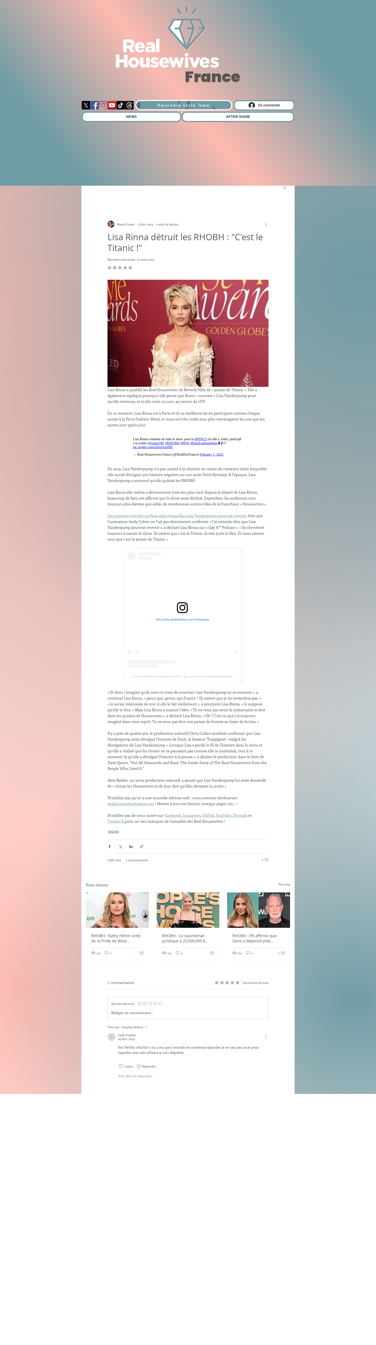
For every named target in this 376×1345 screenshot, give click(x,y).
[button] (285, 187)
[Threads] (129, 105)
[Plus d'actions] (266, 224)
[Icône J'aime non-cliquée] (121, 1066)
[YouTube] (112, 105)
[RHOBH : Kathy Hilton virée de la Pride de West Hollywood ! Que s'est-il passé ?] (117, 910)
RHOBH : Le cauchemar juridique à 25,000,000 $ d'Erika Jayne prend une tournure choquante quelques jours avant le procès (183, 938)
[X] (86, 105)
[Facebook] (94, 105)
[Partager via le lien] (141, 846)
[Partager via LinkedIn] (131, 846)
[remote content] (188, 447)
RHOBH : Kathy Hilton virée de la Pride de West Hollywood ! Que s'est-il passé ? (116, 938)
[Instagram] (103, 105)
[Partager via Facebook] (109, 846)
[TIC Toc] (120, 105)
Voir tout (284, 884)
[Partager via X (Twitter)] (120, 846)
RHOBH (113, 832)
